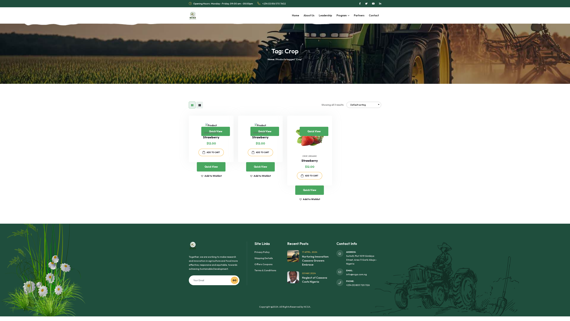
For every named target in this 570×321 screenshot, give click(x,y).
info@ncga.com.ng (356, 274)
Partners (359, 15)
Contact (374, 15)
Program (342, 15)
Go (235, 280)
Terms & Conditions (265, 270)
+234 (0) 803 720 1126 (358, 285)
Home (295, 15)
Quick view (215, 131)
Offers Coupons (263, 264)
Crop (206, 133)
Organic (214, 133)
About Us (309, 15)
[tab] (192, 105)
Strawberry (309, 160)
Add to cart (213, 152)
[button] (231, 125)
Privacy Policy (262, 252)
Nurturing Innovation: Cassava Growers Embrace (315, 260)
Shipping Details (263, 258)
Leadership (325, 15)
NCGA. (307, 306)
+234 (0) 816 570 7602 (274, 3)
